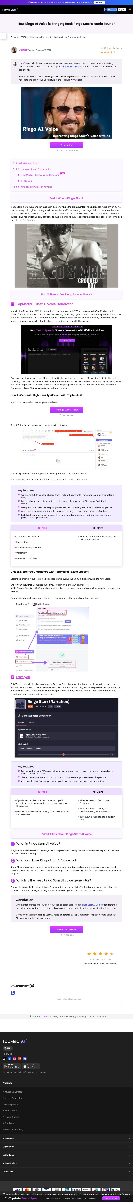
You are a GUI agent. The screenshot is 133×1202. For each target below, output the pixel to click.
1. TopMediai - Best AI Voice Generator (40, 175)
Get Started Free (111, 1198)
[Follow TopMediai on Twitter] (4, 1058)
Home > (36, 1016)
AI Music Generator (12, 1092)
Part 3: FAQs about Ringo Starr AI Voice (32, 186)
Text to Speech (10, 1104)
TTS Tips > (45, 1016)
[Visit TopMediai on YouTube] (19, 1058)
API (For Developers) (13, 1129)
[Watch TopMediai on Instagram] (14, 1058)
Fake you (23, 677)
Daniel (23, 50)
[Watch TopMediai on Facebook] (9, 1058)
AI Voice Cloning (11, 1117)
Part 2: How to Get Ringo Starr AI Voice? (32, 169)
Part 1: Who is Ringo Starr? (26, 163)
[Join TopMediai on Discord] (24, 1058)
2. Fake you (26, 180)
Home (15, 37)
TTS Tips (24, 37)
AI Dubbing (8, 1123)
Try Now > (99, 2)
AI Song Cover (10, 1110)
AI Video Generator (12, 1098)
